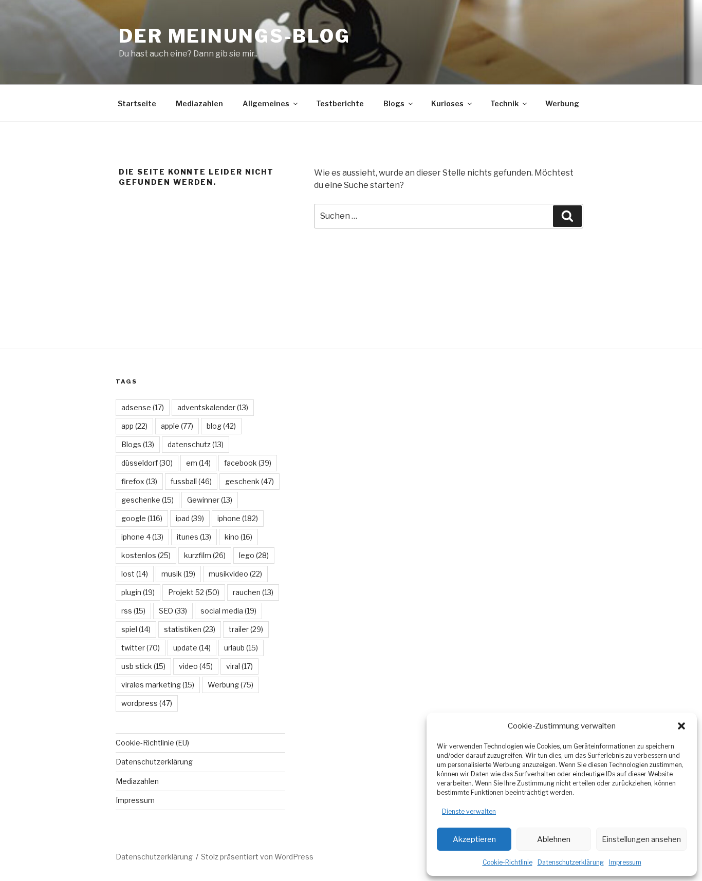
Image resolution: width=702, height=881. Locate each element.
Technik (504, 103)
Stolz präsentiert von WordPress (257, 856)
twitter (140, 647)
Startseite (137, 103)
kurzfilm (205, 555)
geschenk (249, 481)
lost (134, 573)
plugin (138, 592)
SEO (173, 610)
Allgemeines (266, 103)
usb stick (143, 666)
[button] (681, 726)
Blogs (393, 103)
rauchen (253, 592)
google (141, 518)
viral (239, 666)
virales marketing (157, 684)
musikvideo (235, 573)
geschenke (147, 499)
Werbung (562, 103)
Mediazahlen (199, 103)
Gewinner (209, 499)
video (196, 666)
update (192, 647)
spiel (136, 629)
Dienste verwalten (469, 811)
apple (177, 426)
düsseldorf (147, 462)
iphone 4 (142, 536)
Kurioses (447, 103)
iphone (237, 518)
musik (178, 573)
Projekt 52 (193, 592)
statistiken (189, 629)
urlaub (241, 647)
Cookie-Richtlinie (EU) (152, 742)
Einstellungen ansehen (641, 839)
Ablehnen (553, 839)
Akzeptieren (474, 839)
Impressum (625, 862)
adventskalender (212, 407)
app (134, 426)
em (198, 462)
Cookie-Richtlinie (507, 862)
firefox (139, 481)
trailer (246, 629)
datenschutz (196, 444)
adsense (142, 407)
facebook (247, 462)
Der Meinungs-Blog (234, 36)
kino (238, 536)
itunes (194, 536)
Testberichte (340, 103)
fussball (191, 481)
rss (133, 610)
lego (254, 555)
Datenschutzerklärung (571, 862)
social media (228, 610)
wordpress (146, 703)
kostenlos (146, 555)
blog (221, 426)
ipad (190, 518)
